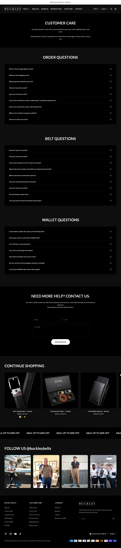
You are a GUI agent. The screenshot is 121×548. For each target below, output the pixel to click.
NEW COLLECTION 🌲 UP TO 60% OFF (60, 2)
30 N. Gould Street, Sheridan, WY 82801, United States (34, 541)
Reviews (57, 511)
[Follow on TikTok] (20, 534)
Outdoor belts (9, 515)
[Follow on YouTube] (15, 534)
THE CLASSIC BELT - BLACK (22, 411)
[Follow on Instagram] (10, 534)
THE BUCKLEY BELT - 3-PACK (60, 411)
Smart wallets (9, 522)
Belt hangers (9, 518)
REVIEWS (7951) (56, 9)
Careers (57, 515)
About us (58, 507)
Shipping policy (34, 522)
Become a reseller (60, 518)
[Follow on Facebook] (6, 534)
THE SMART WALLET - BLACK (98, 411)
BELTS (25, 9)
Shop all (7, 507)
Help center (33, 507)
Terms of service (34, 515)
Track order (33, 511)
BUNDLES (44, 9)
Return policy (33, 525)
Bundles (7, 525)
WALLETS (35, 9)
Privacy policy (33, 518)
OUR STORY (68, 9)
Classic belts (9, 511)
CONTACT (79, 9)
